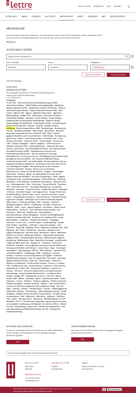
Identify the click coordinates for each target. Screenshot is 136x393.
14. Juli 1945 (11, 103)
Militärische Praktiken (33, 235)
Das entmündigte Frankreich (37, 148)
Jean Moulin (47, 207)
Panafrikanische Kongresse (16, 258)
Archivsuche (66, 16)
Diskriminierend (12, 171)
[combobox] (26, 67)
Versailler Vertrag (59, 294)
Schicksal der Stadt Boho (40, 268)
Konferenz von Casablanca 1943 (44, 217)
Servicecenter (117, 16)
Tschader (24, 289)
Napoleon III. (36, 243)
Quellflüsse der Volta (20, 266)
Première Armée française (37, 263)
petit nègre (61, 258)
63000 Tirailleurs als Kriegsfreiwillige (39, 105)
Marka (22, 230)
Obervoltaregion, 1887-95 (28, 250)
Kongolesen (24, 220)
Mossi (32, 240)
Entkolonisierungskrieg (31, 179)
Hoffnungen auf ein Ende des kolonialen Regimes (44, 199)
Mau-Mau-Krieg (32, 233)
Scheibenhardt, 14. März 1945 (17, 268)
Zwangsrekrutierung (14, 311)
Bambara (39, 126)
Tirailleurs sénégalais (14, 283)
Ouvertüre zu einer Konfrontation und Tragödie (33, 255)
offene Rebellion (45, 250)
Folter (28, 184)
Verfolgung (10, 294)
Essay (14, 95)
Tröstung (16, 289)
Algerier (29, 113)
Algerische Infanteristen (42, 113)
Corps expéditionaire (37, 146)
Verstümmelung (12, 296)
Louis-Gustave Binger (47, 225)
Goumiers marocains (49, 194)
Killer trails (21, 212)
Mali (17, 230)
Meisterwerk (44, 233)
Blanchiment (50, 131)
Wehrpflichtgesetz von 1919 (54, 299)
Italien (17, 207)
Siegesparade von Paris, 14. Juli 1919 (40, 276)
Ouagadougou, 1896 (32, 253)
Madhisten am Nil (32, 227)
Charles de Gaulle (31, 141)
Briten (49, 133)
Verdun (64, 291)
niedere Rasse (43, 248)
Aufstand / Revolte (53, 120)
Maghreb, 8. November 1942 (52, 227)
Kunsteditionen (57, 369)
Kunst (80, 16)
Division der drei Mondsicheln (31, 171)
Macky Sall (20, 227)
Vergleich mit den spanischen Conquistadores (33, 294)
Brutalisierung (60, 136)
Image (24, 16)
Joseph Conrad (59, 207)
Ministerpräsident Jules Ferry (32, 238)
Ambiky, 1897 (25, 115)
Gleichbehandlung (13, 194)
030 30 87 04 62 (34, 378)
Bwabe (20, 138)
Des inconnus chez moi (29, 156)
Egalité (28, 174)
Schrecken (18, 271)
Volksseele (51, 296)
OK (104, 389)
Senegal (9, 276)
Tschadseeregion (35, 289)
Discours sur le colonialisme (43, 169)
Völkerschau (41, 296)
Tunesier (47, 289)
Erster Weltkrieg (23, 182)
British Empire (48, 136)
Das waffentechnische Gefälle (17, 151)
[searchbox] (26, 67)
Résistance (48, 266)
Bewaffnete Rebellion (23, 131)
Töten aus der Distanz (57, 283)
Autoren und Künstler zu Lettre (93, 366)
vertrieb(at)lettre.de (32, 381)
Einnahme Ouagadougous (42, 176)
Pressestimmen (87, 369)
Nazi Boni (20, 245)
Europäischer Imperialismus (41, 182)
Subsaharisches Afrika (50, 278)
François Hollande (49, 184)
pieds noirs (33, 261)
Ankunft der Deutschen (52, 115)
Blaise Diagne (38, 131)
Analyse (9, 95)
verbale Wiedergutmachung (48, 291)
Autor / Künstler (12, 62)
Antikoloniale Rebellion (15, 118)
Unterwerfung (31, 291)
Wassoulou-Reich (25, 299)
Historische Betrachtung (25, 95)
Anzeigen (92, 16)
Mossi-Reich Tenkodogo (44, 240)
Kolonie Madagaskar (31, 215)
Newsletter (98, 6)
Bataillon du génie (52, 126)
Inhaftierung (36, 205)
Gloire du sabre (28, 194)
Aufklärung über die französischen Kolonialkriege (25, 120)
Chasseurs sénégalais (20, 143)
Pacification (57, 255)
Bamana (31, 126)
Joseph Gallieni (12, 210)
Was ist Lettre (84, 6)
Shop (109, 6)
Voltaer (14, 299)
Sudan (62, 278)
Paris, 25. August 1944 (37, 258)
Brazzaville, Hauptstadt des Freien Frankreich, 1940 (26, 133)
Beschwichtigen (47, 128)
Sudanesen (10, 281)
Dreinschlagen (58, 171)
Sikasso (58, 276)
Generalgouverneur (40, 192)
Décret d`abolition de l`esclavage (44, 154)
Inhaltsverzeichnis (93, 200)
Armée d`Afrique (41, 118)
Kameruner (23, 210)
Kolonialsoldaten (45, 212)
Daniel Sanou (19, 148)
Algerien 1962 (19, 113)
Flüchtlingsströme (18, 184)
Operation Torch (60, 250)
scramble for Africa (54, 273)
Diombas (28, 169)
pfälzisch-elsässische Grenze (17, 261)
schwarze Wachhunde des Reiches (32, 273)
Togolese (44, 283)
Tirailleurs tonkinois (31, 283)
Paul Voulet (51, 258)
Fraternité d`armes (33, 189)
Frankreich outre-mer (20, 187)
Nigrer (52, 248)
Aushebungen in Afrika (42, 123)
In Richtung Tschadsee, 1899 (29, 202)
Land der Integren (35, 222)
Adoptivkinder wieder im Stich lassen (43, 108)
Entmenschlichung (49, 179)
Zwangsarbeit (55, 309)
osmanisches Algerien (14, 253)
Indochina (46, 202)
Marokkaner (31, 230)
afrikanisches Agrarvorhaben (17, 110)
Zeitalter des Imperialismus (49, 306)
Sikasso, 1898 (11, 278)
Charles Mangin (45, 141)
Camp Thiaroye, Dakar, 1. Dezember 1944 (41, 138)
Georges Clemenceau (57, 192)
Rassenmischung (35, 266)
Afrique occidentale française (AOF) (43, 110)
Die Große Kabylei (36, 161)
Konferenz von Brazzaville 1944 (18, 217)
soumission (30, 278)
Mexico (53, 233)
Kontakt (117, 6)
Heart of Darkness (43, 197)
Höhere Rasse (11, 202)
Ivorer (23, 207)
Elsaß (55, 176)
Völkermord (30, 296)
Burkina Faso (11, 138)
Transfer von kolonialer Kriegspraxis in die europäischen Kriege (30, 286)
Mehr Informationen (114, 389)
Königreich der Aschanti (39, 220)
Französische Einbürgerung (40, 187)
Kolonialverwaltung (13, 215)
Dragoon (47, 171)
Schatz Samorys (59, 266)
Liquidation (23, 225)
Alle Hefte (50, 16)
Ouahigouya (46, 253)
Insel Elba (46, 205)
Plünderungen (44, 261)
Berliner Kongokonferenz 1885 (28, 128)
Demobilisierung (12, 156)
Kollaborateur (32, 212)
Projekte (36, 16)
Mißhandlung (23, 240)
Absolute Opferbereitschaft (16, 108)
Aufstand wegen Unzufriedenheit (19, 123)
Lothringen (33, 225)
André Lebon (37, 115)
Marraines (42, 230)
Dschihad (21, 174)
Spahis (38, 278)
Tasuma (19, 281)
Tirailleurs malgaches (41, 281)
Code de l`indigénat (37, 143)
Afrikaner (62, 108)
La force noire (21, 222)
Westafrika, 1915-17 (14, 301)
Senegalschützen (16, 89)
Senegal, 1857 (19, 276)
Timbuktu (27, 281)
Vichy (22, 296)
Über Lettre (29, 366)
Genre (50, 62)
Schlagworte (95, 62)
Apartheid (29, 118)
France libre (36, 184)
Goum (37, 194)
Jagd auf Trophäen (34, 207)
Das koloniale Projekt (57, 148)
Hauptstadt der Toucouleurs (24, 197)
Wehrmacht (37, 299)
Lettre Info (11, 16)
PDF (17, 342)
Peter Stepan (11, 87)
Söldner (21, 278)
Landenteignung (49, 222)
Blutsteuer (60, 131)
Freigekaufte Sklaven (49, 189)
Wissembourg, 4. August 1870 (26, 306)
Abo (104, 16)
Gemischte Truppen (23, 192)
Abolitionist (59, 105)
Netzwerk (28, 369)
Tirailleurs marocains (59, 281)
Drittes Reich (11, 174)
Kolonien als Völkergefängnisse (52, 215)
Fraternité (20, 189)
